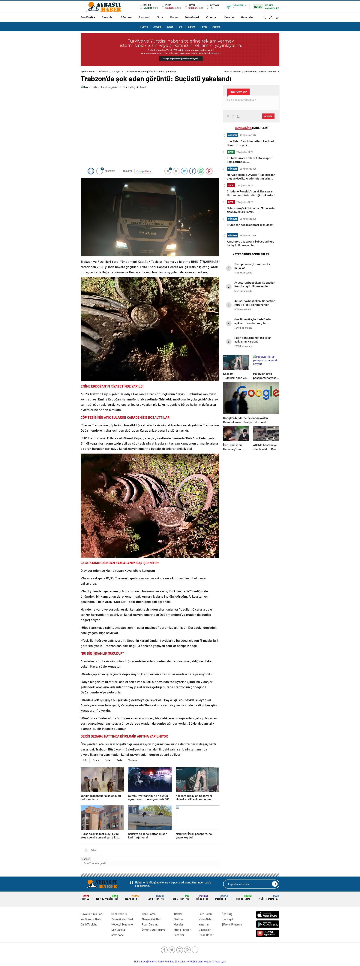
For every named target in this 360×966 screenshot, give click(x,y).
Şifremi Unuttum (232, 924)
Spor (160, 17)
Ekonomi (144, 17)
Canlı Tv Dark (119, 914)
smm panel (117, 935)
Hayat (204, 26)
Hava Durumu (155, 898)
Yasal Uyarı (220, 961)
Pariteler (221, 898)
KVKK (190, 961)
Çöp (85, 760)
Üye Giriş (227, 914)
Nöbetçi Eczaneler (122, 924)
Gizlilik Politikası (166, 961)
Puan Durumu (180, 898)
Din (180, 26)
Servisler (108, 17)
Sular (108, 760)
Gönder (86, 858)
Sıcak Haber (206, 935)
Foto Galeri (192, 17)
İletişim (152, 961)
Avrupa (157, 26)
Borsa (85, 898)
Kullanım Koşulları (203, 961)
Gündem (126, 17)
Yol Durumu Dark (91, 919)
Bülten (169, 26)
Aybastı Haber (88, 71)
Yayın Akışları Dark (122, 919)
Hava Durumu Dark (92, 914)
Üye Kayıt (227, 919)
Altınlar (177, 914)
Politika (216, 26)
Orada (96, 760)
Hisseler (202, 898)
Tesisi (119, 760)
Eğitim (191, 26)
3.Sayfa (144, 26)
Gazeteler (247, 17)
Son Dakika (88, 17)
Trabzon (132, 760)
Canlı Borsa (149, 914)
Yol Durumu (243, 898)
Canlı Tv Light (89, 924)
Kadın (174, 17)
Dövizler (178, 919)
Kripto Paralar (269, 898)
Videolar (211, 17)
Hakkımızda (140, 961)
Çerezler (180, 961)
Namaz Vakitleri (107, 898)
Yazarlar (229, 17)
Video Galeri (206, 919)
